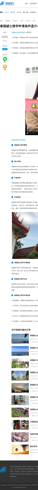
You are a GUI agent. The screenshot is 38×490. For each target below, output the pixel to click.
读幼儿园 (25, 12)
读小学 (19, 12)
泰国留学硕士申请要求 (18, 140)
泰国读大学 (35, 428)
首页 (26, 3)
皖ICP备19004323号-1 (20, 487)
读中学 (13, 12)
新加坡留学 (33, 3)
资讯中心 (15, 20)
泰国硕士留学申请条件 (18, 32)
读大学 (7, 12)
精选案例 (33, 12)
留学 (22, 20)
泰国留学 (7, 20)
